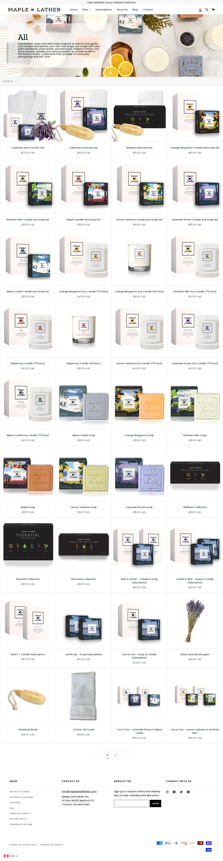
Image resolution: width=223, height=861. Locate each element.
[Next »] (127, 755)
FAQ (12, 808)
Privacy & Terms (20, 792)
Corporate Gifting (21, 824)
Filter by (8, 81)
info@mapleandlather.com (79, 791)
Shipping (15, 802)
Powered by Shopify (52, 845)
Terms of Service (20, 813)
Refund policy (18, 819)
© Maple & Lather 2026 (23, 845)
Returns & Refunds (21, 797)
